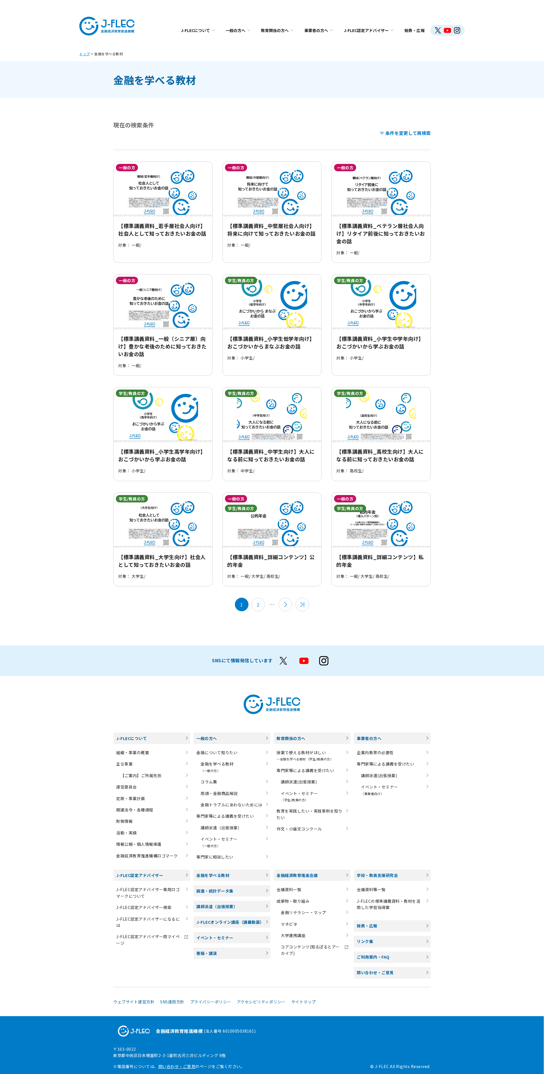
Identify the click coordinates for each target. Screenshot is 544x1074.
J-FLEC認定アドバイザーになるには (148, 922)
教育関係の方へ (275, 30)
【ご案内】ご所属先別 (141, 775)
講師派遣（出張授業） (221, 827)
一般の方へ (235, 30)
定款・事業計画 (130, 798)
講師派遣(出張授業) (299, 782)
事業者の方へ (316, 30)
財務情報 (124, 821)
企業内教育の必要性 (375, 752)
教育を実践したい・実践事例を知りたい (309, 814)
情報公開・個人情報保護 (139, 844)
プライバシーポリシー (210, 1002)
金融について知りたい (216, 752)
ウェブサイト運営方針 (133, 1002)
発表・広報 (414, 30)
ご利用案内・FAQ (373, 957)
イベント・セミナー (214, 937)
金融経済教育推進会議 (297, 875)
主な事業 (124, 764)
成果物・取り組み (293, 901)
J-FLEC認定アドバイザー (366, 30)
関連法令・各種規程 (134, 810)
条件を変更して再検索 (408, 133)
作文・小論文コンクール (299, 829)
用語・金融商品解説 (219, 793)
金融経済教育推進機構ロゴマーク (147, 856)
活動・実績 (126, 833)
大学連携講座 (293, 935)
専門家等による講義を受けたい (225, 816)
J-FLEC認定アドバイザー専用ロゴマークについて (148, 892)
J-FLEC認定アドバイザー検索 (143, 907)
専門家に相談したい (214, 857)
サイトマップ (303, 1002)
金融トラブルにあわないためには (231, 804)
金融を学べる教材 (212, 875)
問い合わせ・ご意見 (375, 972)
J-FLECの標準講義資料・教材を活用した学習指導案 (388, 904)
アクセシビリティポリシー (261, 1002)
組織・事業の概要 (132, 752)
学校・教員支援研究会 (377, 875)
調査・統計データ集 (214, 891)
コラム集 (209, 782)
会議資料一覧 (289, 889)
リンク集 (365, 941)
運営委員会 (126, 787)
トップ (84, 53)
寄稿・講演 (206, 953)
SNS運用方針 (172, 1002)
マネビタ (289, 924)
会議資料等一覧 (371, 889)
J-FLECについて (195, 30)
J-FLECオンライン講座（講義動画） (230, 922)
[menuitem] (197, 30)
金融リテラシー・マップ (303, 912)
